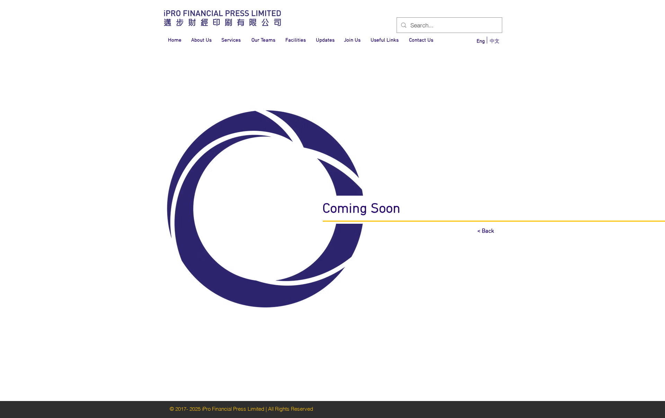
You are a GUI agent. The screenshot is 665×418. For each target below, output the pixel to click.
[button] (174, 40)
